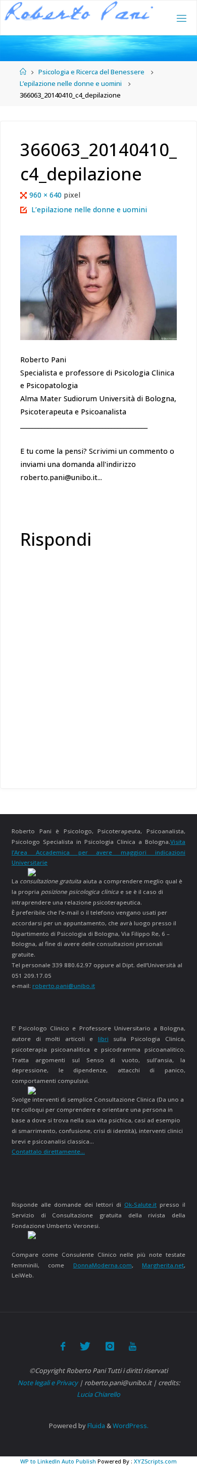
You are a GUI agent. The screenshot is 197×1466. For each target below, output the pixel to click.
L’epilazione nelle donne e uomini (71, 83)
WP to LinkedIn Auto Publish (58, 1461)
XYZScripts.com (155, 1461)
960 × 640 (46, 195)
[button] (79, 11)
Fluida (95, 1425)
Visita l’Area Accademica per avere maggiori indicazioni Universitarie (98, 852)
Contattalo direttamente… (48, 1151)
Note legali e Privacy (48, 1382)
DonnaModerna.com (102, 1265)
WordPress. (131, 1425)
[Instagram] (110, 1346)
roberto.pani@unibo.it (63, 985)
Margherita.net (163, 1265)
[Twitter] (85, 1346)
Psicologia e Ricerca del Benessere (91, 71)
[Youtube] (132, 1346)
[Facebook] (63, 1346)
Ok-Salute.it (140, 1204)
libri (103, 1039)
